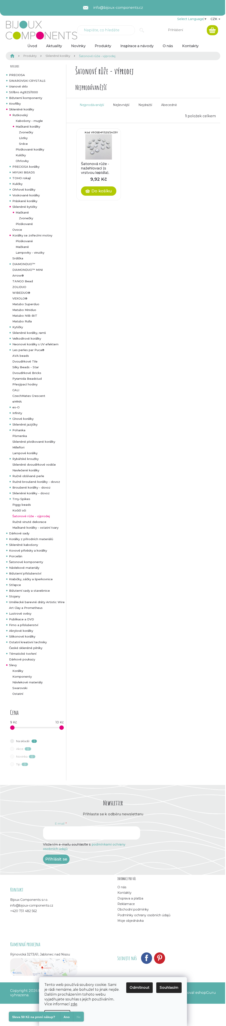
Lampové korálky (25, 453)
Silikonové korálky (22, 636)
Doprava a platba (130, 898)
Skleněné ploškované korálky (33, 441)
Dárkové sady (19, 533)
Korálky (17, 671)
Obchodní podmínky (133, 909)
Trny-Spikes (21, 499)
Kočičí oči (19, 510)
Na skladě (25, 741)
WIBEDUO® (21, 292)
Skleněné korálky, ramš (29, 333)
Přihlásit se (56, 859)
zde (74, 1004)
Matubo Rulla (22, 321)
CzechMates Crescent (28, 396)
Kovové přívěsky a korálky (28, 550)
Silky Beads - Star (25, 367)
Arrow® (18, 275)
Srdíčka (17, 258)
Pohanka (18, 430)
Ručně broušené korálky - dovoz (36, 481)
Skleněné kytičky (24, 206)
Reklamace (126, 904)
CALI (15, 390)
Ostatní (17, 693)
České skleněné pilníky (25, 648)
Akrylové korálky (21, 630)
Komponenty (22, 676)
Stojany (14, 596)
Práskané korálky (24, 201)
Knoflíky (15, 103)
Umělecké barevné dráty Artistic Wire (37, 602)
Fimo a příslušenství (23, 625)
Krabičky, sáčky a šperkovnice (31, 579)
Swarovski (19, 688)
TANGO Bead (22, 281)
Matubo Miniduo (24, 310)
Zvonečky (26, 132)
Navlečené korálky (25, 470)
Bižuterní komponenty (25, 98)
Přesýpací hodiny (25, 384)
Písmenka (19, 436)
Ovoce (17, 229)
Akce (22, 749)
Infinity (17, 413)
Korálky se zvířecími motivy (32, 235)
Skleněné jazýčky (25, 424)
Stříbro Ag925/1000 (23, 92)
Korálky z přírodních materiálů (31, 539)
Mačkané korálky (28, 126)
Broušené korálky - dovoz (31, 487)
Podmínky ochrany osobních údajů (143, 915)
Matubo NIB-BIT (24, 315)
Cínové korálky (23, 418)
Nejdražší (145, 105)
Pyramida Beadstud (27, 378)
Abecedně (169, 105)
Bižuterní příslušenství (25, 573)
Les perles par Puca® (28, 350)
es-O (16, 407)
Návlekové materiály (24, 567)
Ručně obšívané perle (28, 476)
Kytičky (17, 327)
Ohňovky (22, 161)
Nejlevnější (121, 105)
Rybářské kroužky (25, 459)
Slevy (13, 665)
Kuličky (21, 155)
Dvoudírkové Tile (25, 361)
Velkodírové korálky (26, 338)
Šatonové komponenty (26, 562)
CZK (214, 19)
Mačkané (22, 212)
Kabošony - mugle (29, 121)
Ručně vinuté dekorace (29, 522)
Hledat (142, 30)
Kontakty (124, 893)
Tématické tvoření (22, 653)
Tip (21, 764)
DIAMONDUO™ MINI (27, 269)
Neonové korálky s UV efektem (35, 344)
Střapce (15, 585)
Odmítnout (139, 987)
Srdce (23, 143)
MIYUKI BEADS (23, 172)
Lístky (23, 138)
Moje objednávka (130, 921)
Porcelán (15, 556)
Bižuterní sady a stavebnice (29, 590)
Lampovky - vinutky (30, 252)
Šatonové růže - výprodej (31, 516)
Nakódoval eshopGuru (195, 993)
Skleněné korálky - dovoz (31, 493)
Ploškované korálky (30, 149)
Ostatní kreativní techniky (28, 642)
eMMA (17, 401)
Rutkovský (20, 115)
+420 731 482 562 (23, 911)
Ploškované (24, 224)
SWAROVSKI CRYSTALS (27, 80)
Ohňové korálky (23, 189)
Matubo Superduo (25, 304)
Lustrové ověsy (20, 613)
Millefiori (18, 447)
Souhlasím (169, 987)
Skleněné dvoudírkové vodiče (34, 464)
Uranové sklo (18, 86)
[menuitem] (32, 46)
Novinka (24, 756)
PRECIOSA (17, 75)
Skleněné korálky (21, 109)
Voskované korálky (26, 195)
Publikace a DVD (21, 619)
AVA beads (20, 355)
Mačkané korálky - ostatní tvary (35, 527)
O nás (121, 887)
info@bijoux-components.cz (31, 905)
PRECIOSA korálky (26, 166)
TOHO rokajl (21, 178)
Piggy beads (21, 504)
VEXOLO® (19, 298)
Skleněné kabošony (23, 544)
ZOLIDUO (19, 287)
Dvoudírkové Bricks (26, 373)
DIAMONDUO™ (23, 264)
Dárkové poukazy (22, 659)
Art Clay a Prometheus (26, 608)
